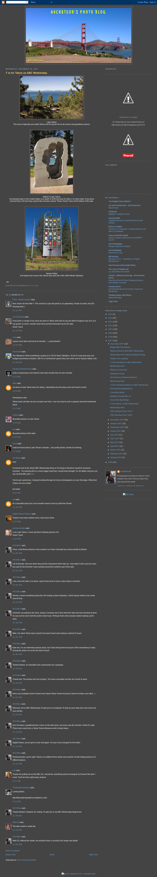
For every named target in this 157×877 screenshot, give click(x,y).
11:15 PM (17, 764)
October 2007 (116, 424)
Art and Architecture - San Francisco (125, 205)
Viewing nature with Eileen (120, 295)
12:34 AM (17, 362)
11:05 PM (17, 715)
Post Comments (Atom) (26, 860)
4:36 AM (17, 423)
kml (14, 429)
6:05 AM (17, 437)
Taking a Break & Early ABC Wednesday (127, 351)
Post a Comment (12, 851)
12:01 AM (34, 285)
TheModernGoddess (21, 788)
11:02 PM (17, 683)
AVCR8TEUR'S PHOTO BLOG (78, 12)
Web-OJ (16, 822)
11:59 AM (17, 816)
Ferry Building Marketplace (121, 389)
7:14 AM (17, 451)
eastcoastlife (114, 218)
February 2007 (116, 454)
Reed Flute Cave (116, 253)
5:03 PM (17, 522)
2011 (110, 326)
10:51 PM (17, 571)
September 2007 (117, 427)
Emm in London (115, 227)
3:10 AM (17, 377)
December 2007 (117, 344)
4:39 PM (17, 539)
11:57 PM (17, 345)
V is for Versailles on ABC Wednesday (126, 362)
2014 (110, 314)
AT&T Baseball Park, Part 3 (121, 411)
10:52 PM (17, 585)
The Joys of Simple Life (119, 269)
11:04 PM (17, 697)
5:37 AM (17, 781)
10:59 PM (17, 654)
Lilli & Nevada (18, 317)
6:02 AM (17, 801)
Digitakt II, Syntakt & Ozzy (119, 214)
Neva (15, 444)
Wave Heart (113, 208)
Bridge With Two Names (120, 347)
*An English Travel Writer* (120, 201)
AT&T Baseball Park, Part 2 (121, 415)
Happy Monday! (115, 298)
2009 (110, 333)
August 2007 (115, 431)
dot (14, 499)
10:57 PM (17, 637)
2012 (110, 322)
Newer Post (10, 855)
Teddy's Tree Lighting (119, 358)
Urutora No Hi (115, 287)
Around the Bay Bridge (119, 400)
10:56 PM (17, 623)
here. (33, 474)
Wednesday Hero (117, 366)
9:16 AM (17, 493)
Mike (15, 383)
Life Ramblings (115, 250)
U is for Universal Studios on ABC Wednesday (129, 385)
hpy (14, 770)
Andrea (16, 415)
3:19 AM (17, 391)
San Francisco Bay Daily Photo (122, 265)
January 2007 (116, 457)
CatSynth (113, 212)
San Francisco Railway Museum (123, 377)
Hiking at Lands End (118, 370)
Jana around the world (118, 235)
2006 (110, 462)
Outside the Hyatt (117, 374)
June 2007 (115, 439)
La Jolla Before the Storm (119, 272)
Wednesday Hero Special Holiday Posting (127, 355)
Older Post (93, 855)
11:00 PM (17, 669)
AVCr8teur (17, 545)
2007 (110, 341)
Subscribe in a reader (128, 117)
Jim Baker (17, 458)
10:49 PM (17, 553)
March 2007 (115, 450)
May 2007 (114, 442)
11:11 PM (17, 310)
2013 (110, 318)
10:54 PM (17, 602)
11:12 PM (17, 732)
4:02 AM (17, 408)
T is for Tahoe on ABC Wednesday (26, 72)
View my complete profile (130, 486)
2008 (110, 337)
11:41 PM (17, 830)
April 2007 (114, 446)
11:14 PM (17, 331)
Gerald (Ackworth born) (22, 369)
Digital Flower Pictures (22, 514)
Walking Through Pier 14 (120, 396)
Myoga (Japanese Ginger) (119, 246)
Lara (14, 337)
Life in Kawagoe (115, 244)
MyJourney (113, 256)
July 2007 (114, 435)
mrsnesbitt (17, 352)
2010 (110, 329)
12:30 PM (17, 507)
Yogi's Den (113, 301)
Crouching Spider (117, 392)
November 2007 (117, 420)
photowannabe (19, 528)
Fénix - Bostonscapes (22, 300)
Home (52, 855)
